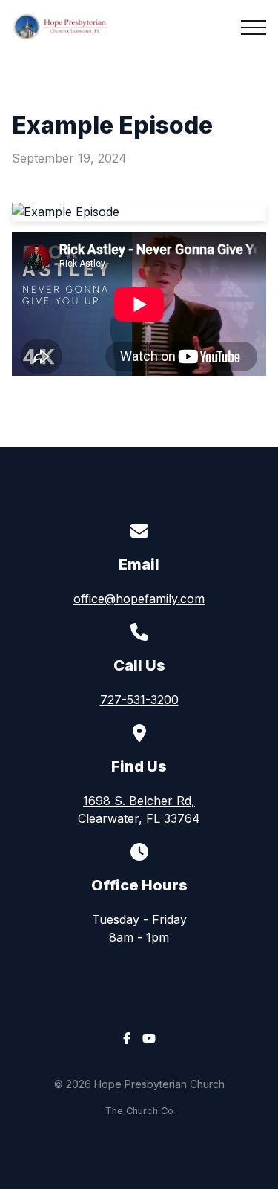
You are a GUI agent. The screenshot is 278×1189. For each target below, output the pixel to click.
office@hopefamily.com (139, 598)
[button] (253, 27)
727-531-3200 (139, 699)
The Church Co (139, 1110)
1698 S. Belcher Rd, (139, 809)
